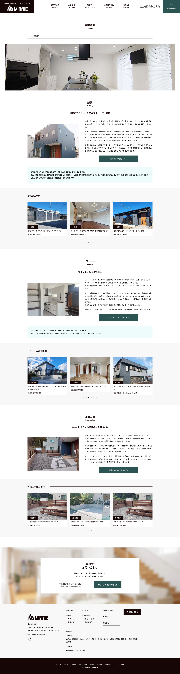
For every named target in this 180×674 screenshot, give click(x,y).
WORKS (71, 5)
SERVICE (55, 5)
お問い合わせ (171, 8)
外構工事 (33, 518)
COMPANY (109, 5)
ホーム (30, 36)
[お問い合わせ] (172, 5)
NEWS (126, 5)
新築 (32, 227)
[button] (83, 242)
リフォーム (32, 382)
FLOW (90, 5)
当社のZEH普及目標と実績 (36, 634)
